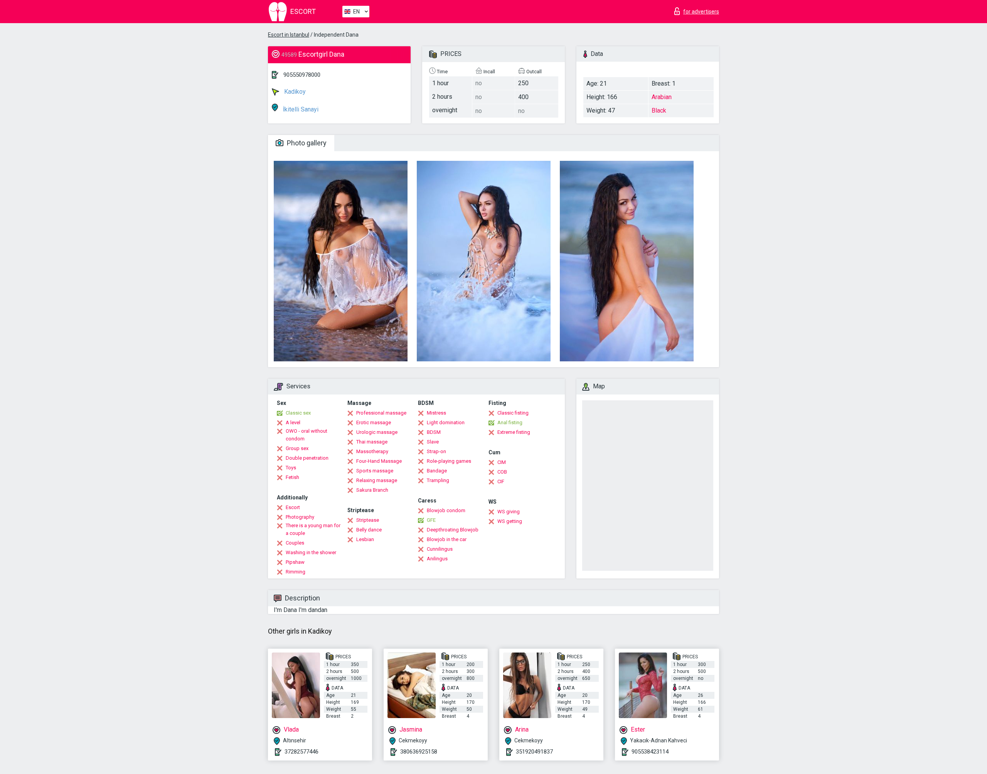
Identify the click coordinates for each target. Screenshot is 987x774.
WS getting (509, 521)
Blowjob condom (446, 510)
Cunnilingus (440, 549)
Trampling (438, 480)
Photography (300, 517)
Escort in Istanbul (288, 35)
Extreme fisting (513, 432)
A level (293, 422)
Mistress (436, 413)
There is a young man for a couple (313, 529)
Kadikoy (294, 91)
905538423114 (650, 751)
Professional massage (381, 413)
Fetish (292, 477)
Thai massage (371, 442)
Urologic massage (376, 432)
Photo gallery (306, 143)
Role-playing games (449, 461)
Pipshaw (295, 562)
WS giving (508, 511)
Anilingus (437, 559)
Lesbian (365, 539)
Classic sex (298, 413)
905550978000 (301, 74)
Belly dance (369, 530)
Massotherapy (372, 451)
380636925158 (418, 751)
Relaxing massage (376, 480)
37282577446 (301, 751)
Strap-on (436, 451)
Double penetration (307, 458)
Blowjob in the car (447, 539)
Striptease (367, 520)
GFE (431, 520)
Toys (291, 467)
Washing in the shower (311, 552)
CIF (500, 481)
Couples (295, 543)
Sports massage (374, 471)
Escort (293, 507)
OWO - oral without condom (306, 435)
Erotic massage (373, 422)
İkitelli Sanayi (299, 109)
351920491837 (534, 751)
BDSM (434, 432)
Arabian (662, 97)
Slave (433, 442)
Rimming (295, 572)
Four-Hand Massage (379, 461)
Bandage (437, 471)
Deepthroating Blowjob (452, 530)
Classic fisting (513, 413)
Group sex (297, 448)
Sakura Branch (372, 490)
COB (502, 472)
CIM (501, 462)
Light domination (446, 422)
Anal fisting (509, 422)
